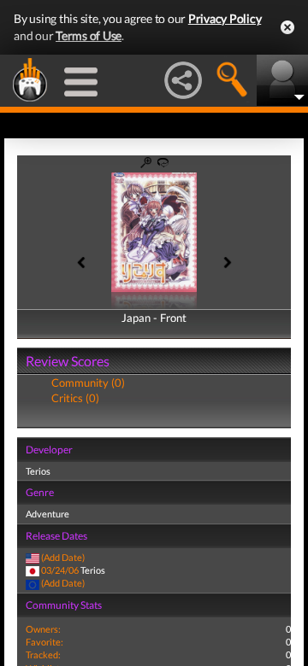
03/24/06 (60, 569)
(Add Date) (63, 557)
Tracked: (43, 654)
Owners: (43, 628)
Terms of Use (88, 35)
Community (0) (88, 382)
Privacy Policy (225, 18)
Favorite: (44, 641)
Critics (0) (75, 398)
